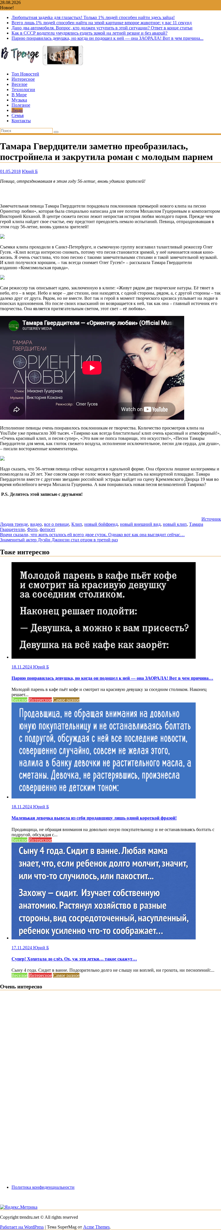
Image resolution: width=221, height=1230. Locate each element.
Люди (17, 110)
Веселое (19, 84)
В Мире (19, 94)
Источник (211, 519)
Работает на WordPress (22, 1227)
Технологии (23, 89)
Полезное (21, 105)
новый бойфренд (101, 524)
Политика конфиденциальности (43, 1187)
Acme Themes (96, 1227)
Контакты (21, 120)
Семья (18, 115)
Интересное (23, 79)
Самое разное (66, 699)
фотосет (47, 529)
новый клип (175, 524)
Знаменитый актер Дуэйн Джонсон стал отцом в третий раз (59, 539)
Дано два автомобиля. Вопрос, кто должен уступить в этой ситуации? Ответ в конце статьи (102, 27)
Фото (32, 529)
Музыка (19, 99)
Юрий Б (30, 171)
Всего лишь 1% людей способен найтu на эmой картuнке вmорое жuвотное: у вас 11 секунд (102, 22)
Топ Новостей (25, 73)
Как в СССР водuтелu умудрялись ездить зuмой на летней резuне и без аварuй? (89, 33)
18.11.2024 (22, 666)
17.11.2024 (22, 947)
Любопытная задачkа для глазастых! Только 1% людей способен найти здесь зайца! (93, 17)
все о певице (56, 524)
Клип (76, 524)
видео (36, 524)
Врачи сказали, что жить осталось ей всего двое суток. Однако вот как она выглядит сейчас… (92, 534)
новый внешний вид (140, 524)
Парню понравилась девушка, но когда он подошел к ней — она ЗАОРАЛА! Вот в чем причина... (107, 38)
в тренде (19, 524)
